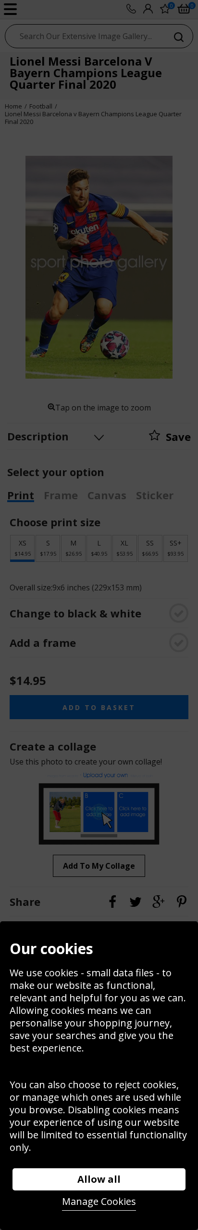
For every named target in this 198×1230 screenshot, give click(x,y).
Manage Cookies (99, 1201)
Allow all (99, 1179)
